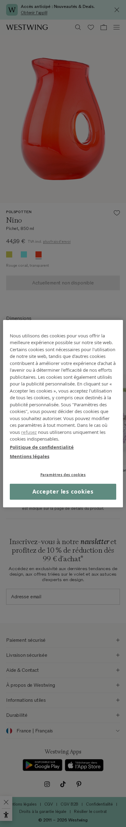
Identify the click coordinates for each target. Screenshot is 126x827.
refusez (29, 432)
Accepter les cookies (62, 491)
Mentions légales (29, 456)
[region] (63, 413)
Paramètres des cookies (63, 474)
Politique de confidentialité (42, 447)
